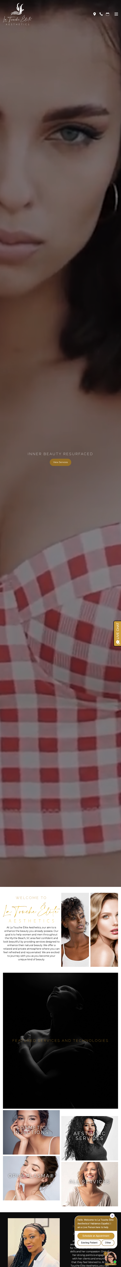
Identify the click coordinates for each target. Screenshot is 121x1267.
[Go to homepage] (44, 14)
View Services (60, 462)
